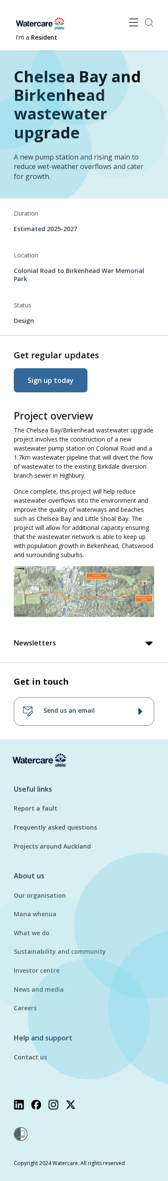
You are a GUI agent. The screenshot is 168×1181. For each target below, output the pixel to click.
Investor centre (36, 970)
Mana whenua (35, 914)
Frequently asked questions (55, 827)
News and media (39, 989)
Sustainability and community (60, 951)
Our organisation (40, 895)
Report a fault (35, 808)
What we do (32, 933)
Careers (25, 1008)
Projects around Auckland (52, 846)
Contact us (30, 1057)
